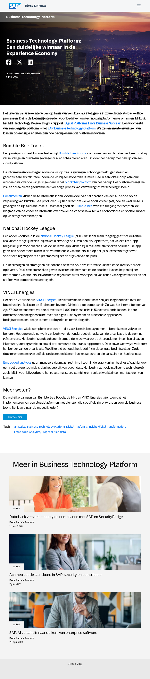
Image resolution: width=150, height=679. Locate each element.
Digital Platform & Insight (81, 426)
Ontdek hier (15, 417)
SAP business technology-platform (72, 128)
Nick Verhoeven (30, 73)
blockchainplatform (78, 182)
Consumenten (12, 196)
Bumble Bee (84, 206)
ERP (44, 431)
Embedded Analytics (27, 431)
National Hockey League (57, 236)
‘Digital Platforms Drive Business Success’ (92, 123)
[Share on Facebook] (8, 63)
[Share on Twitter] (19, 63)
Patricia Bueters (25, 522)
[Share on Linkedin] (30, 63)
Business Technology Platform (30, 17)
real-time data (57, 431)
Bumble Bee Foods (72, 153)
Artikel (9, 73)
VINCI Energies (46, 300)
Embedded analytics (17, 362)
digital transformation (111, 426)
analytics (19, 426)
